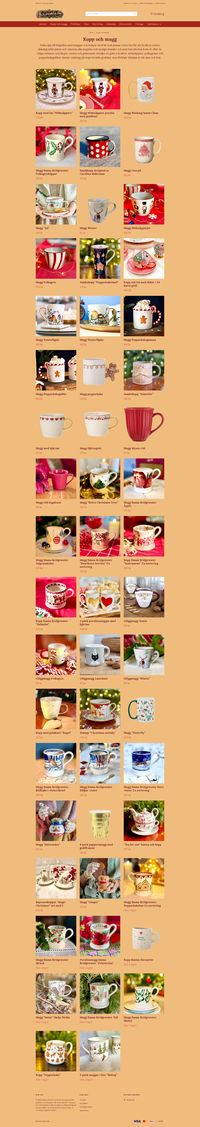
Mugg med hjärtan (47, 448)
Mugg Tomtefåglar (47, 339)
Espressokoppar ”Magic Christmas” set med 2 (51, 903)
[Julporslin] (68, 13)
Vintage (139, 24)
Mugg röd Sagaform (48, 502)
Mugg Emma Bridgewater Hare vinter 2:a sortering (144, 788)
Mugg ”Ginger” (89, 902)
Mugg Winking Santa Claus (141, 113)
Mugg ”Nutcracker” (48, 844)
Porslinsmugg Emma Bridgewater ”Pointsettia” (97, 961)
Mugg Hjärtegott (90, 448)
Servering (97, 24)
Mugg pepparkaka (91, 394)
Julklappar (153, 24)
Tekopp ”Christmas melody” (98, 732)
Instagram (130, 1100)
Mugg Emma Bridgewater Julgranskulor (52, 561)
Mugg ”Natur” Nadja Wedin (53, 1017)
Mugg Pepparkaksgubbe (51, 394)
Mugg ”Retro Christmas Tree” (99, 502)
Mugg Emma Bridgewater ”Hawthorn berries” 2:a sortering (96, 563)
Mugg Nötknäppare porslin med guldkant (97, 114)
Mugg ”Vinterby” (135, 732)
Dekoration (125, 24)
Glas (86, 24)
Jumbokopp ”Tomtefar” (138, 394)
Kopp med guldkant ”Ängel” (53, 732)
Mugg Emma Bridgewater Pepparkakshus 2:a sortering (142, 903)
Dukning (111, 24)
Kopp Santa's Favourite (138, 959)
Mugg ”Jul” (43, 228)
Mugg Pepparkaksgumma (140, 339)
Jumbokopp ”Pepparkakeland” (99, 282)
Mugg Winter (88, 228)
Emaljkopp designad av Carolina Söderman (94, 172)
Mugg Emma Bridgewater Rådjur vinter (96, 788)
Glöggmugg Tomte (135, 621)
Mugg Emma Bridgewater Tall (99, 1017)
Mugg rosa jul (132, 170)
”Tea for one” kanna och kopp (142, 844)
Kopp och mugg (58, 24)
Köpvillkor (84, 1103)
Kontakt (83, 1100)
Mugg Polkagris (46, 282)
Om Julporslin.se (86, 1107)
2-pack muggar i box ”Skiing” (98, 1075)
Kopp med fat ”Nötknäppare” (54, 113)
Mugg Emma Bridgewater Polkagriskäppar (52, 172)
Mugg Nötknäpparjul (137, 228)
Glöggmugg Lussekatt (94, 678)
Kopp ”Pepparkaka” (48, 1075)
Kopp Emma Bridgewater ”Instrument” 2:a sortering (141, 561)
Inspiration (84, 1110)
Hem (91, 32)
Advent (43, 24)
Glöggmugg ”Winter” (137, 678)
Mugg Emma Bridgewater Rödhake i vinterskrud (52, 788)
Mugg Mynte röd (134, 448)
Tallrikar (75, 24)
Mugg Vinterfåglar (92, 339)
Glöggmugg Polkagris (49, 678)
